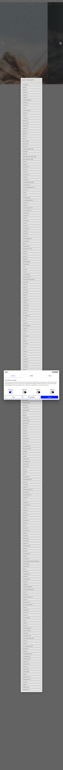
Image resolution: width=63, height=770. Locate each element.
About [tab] (50, 375)
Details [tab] (31, 375)
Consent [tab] (13, 375)
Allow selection (31, 397)
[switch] (24, 392)
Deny (13, 397)
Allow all (49, 397)
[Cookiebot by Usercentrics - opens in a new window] (52, 372)
